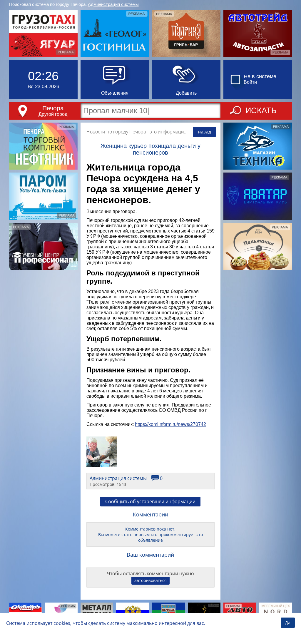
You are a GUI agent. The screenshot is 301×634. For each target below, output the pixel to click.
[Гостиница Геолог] (115, 33)
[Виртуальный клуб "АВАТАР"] (257, 196)
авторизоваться (150, 580)
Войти (250, 82)
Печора (53, 108)
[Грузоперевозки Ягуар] (43, 33)
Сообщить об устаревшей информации (150, 501)
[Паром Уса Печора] (43, 196)
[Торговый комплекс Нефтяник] (43, 146)
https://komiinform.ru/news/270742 (170, 424)
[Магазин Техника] (257, 146)
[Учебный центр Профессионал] (43, 246)
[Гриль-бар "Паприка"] (186, 33)
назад (204, 131)
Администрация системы (113, 4)
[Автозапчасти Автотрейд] (257, 33)
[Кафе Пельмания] (257, 246)
